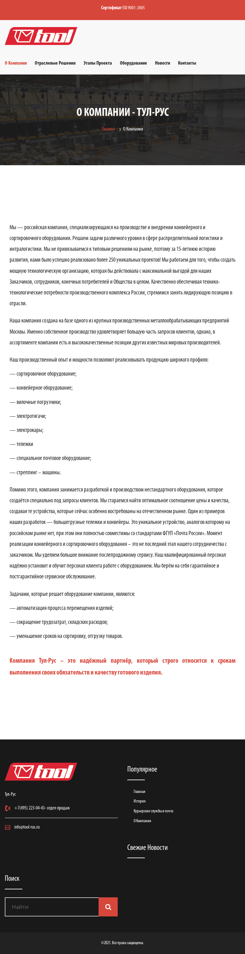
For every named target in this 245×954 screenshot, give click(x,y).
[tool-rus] (41, 36)
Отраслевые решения (55, 63)
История (139, 801)
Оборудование (133, 63)
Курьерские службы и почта (153, 811)
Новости (162, 63)
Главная (109, 129)
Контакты (187, 63)
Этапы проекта (98, 63)
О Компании (16, 63)
